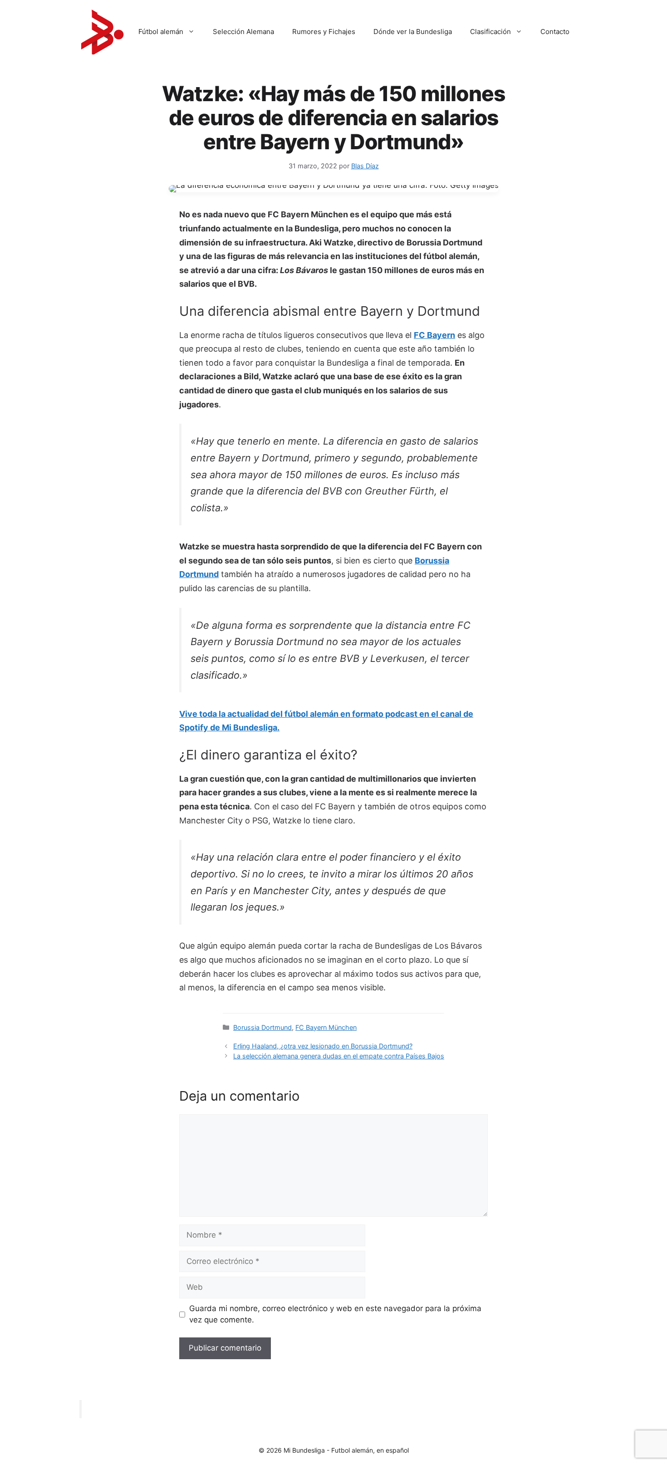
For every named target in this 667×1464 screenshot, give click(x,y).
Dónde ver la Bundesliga (412, 31)
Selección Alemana (243, 31)
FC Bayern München (326, 1027)
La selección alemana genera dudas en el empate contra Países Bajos (338, 1056)
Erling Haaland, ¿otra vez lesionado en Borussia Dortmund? (322, 1046)
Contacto (554, 31)
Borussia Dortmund (262, 1027)
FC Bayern (434, 335)
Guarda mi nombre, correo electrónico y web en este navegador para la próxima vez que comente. (335, 1314)
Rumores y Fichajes (323, 31)
